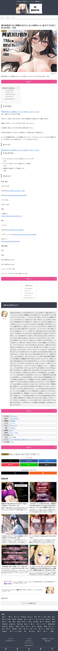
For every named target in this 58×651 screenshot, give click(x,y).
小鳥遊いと (13, 428)
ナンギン (13, 423)
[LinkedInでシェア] (29, 479)
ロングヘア (38, 439)
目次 (27, 285)
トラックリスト (11, 94)
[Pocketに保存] (35, 475)
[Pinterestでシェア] (16, 479)
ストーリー (10, 92)
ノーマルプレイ (32, 439)
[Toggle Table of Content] (17, 88)
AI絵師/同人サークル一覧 (47, 638)
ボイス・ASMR (14, 432)
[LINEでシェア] (48, 475)
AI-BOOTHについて (10, 640)
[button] (47, 464)
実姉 (15, 439)
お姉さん (20, 439)
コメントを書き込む (29, 603)
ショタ (12, 439)
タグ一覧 (29, 638)
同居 (23, 439)
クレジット (10, 96)
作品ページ (29, 81)
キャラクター (11, 90)
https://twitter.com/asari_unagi (15, 191)
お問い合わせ (48, 640)
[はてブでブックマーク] (22, 475)
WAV (12, 435)
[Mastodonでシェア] (22, 471)
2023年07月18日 (15, 418)
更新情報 (13, 421)
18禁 (12, 430)
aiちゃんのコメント (10, 99)
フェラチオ (30, 454)
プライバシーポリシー (29, 643)
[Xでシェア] (9, 471)
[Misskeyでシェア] (48, 471)
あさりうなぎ (14, 416)
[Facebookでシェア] (9, 475)
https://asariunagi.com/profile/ (10, 241)
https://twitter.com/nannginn (15, 230)
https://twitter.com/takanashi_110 (11, 216)
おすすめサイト (29, 640)
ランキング (10, 638)
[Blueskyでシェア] (35, 471)
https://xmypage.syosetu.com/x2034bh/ (25, 234)
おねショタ (26, 439)
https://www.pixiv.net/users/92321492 (15, 195)
